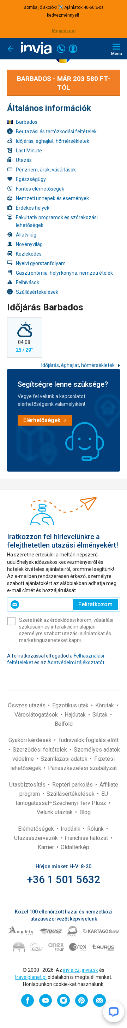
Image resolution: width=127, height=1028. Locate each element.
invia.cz (71, 970)
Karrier (46, 847)
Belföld (64, 723)
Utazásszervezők (36, 838)
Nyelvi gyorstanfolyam (41, 263)
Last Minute (29, 150)
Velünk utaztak (55, 812)
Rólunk (96, 828)
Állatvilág (26, 235)
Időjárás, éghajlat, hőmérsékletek (52, 141)
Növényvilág (29, 244)
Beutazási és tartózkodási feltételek (56, 131)
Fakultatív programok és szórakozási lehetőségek (57, 221)
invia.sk (90, 970)
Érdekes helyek (32, 208)
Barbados (26, 122)
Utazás (24, 160)
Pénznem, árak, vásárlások (46, 170)
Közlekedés (29, 254)
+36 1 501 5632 (63, 879)
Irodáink (71, 828)
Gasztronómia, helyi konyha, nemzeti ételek (64, 273)
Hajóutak (76, 714)
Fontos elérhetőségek (40, 189)
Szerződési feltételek (40, 749)
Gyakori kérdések (30, 740)
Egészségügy (31, 179)
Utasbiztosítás (28, 784)
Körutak (105, 705)
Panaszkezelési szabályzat (82, 768)
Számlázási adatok (65, 758)
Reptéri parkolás (73, 784)
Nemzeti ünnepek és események (52, 198)
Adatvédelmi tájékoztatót (75, 662)
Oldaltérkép (75, 847)
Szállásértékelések (37, 292)
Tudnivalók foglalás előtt (88, 740)
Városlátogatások (36, 714)
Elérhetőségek (36, 828)
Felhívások (27, 282)
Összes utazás (27, 705)
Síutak (100, 714)
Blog (85, 812)
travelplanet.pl (31, 977)
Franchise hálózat (87, 838)
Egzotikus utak (71, 705)
